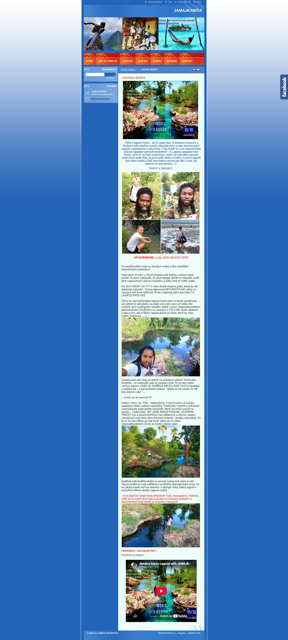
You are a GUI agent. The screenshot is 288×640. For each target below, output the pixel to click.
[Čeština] (198, 70)
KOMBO (157, 61)
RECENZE (172, 61)
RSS (199, 2)
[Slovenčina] (194, 70)
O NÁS (89, 61)
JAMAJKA (127, 61)
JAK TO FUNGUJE (107, 61)
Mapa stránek (184, 2)
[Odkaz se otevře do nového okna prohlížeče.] (160, 138)
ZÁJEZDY (143, 61)
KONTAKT (187, 61)
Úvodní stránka (155, 2)
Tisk (170, 2)
